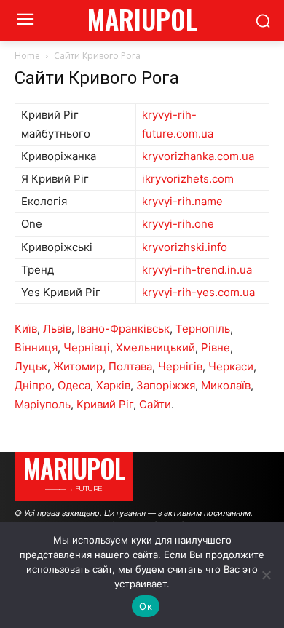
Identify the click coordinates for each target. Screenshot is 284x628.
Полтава (130, 366)
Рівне (215, 347)
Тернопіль (202, 328)
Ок (145, 606)
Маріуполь (43, 404)
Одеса (74, 385)
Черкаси (230, 366)
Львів (57, 328)
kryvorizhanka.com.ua (198, 156)
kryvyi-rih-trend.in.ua (197, 270)
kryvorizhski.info (184, 247)
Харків (113, 385)
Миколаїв (226, 385)
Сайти (155, 404)
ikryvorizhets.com (188, 179)
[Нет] (266, 575)
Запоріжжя (165, 385)
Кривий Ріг (104, 404)
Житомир (78, 366)
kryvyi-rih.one (178, 224)
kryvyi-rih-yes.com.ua (198, 292)
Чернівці (86, 347)
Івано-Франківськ (123, 328)
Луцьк (31, 366)
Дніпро (33, 385)
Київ (26, 328)
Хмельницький (155, 347)
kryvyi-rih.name (182, 201)
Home (27, 55)
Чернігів (180, 366)
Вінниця (36, 347)
